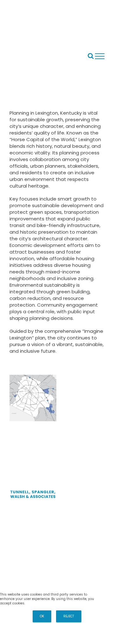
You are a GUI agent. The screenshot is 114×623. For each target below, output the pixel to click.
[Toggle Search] (91, 56)
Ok (42, 616)
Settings (104, 594)
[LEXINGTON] (33, 398)
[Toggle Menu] (99, 56)
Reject (68, 616)
